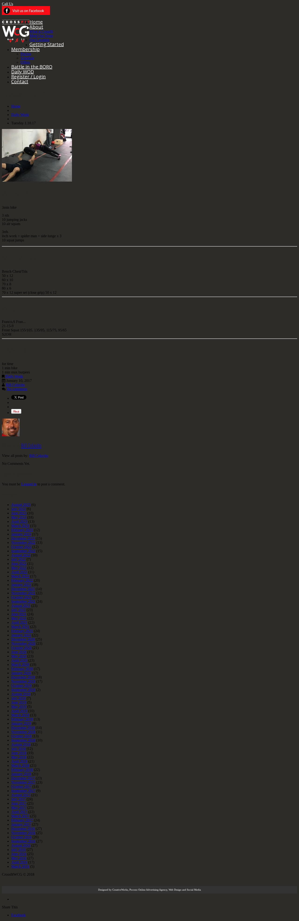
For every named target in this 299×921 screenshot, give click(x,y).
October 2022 (21, 547)
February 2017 (22, 820)
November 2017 (23, 782)
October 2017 (21, 786)
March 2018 (20, 765)
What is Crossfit (41, 31)
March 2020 (20, 665)
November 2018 (23, 732)
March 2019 (20, 715)
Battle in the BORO (31, 67)
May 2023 (18, 517)
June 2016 (18, 854)
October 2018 (21, 736)
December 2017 (23, 778)
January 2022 (21, 585)
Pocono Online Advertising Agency (148, 889)
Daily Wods (20, 115)
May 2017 (18, 808)
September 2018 (23, 740)
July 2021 (18, 610)
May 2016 (18, 858)
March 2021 (20, 627)
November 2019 (23, 681)
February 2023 (22, 530)
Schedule (27, 58)
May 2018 (18, 757)
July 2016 (18, 850)
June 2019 (18, 702)
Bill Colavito (15, 385)
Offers (25, 62)
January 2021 (21, 635)
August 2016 (20, 845)
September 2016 (23, 841)
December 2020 (23, 639)
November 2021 (23, 593)
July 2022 (18, 559)
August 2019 (20, 694)
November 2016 (23, 833)
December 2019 (23, 677)
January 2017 (21, 824)
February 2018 (22, 770)
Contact (19, 81)
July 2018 (18, 749)
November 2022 (23, 543)
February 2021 (22, 631)
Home (36, 22)
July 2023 (18, 509)
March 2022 (20, 576)
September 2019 (23, 690)
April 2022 (19, 572)
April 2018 (19, 761)
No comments (17, 389)
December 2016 (23, 829)
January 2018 (21, 774)
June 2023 (18, 513)
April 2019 (19, 711)
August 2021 (20, 606)
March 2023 (20, 526)
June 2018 (18, 753)
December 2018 (23, 728)
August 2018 (20, 744)
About (36, 27)
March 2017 (20, 816)
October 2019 (21, 686)
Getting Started (46, 44)
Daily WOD (22, 71)
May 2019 (18, 707)
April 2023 (19, 521)
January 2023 (21, 534)
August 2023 (20, 505)
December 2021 (23, 589)
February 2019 (22, 719)
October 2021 (21, 597)
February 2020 (22, 669)
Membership (25, 49)
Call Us (7, 4)
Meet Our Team (41, 36)
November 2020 (23, 643)
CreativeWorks (120, 889)
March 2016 (20, 866)
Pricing (26, 54)
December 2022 (23, 538)
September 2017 (23, 791)
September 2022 (23, 551)
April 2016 (19, 862)
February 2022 (22, 580)
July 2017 (18, 799)
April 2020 (19, 660)
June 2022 (18, 564)
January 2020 (21, 673)
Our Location (39, 40)
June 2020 (18, 652)
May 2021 (18, 618)
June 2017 (18, 803)
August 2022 (20, 555)
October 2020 (21, 648)
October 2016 (21, 837)
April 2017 (19, 812)
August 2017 (20, 795)
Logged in (28, 484)
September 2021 (23, 601)
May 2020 (18, 656)
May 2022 (18, 568)
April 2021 (19, 622)
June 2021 (18, 614)
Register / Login (28, 76)
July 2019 (18, 698)
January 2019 (21, 723)
